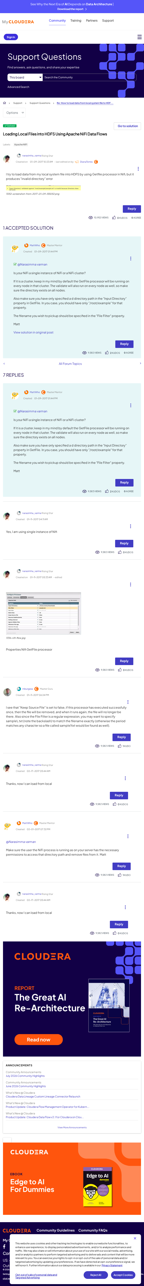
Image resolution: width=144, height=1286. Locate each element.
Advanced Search (18, 86)
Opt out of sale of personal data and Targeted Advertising (36, 1276)
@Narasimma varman (32, 264)
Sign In (11, 37)
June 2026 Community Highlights (26, 1086)
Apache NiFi (20, 144)
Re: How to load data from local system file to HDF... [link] (85, 103)
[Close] (135, 1238)
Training (75, 20)
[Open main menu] (139, 37)
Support (108, 20)
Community (57, 20)
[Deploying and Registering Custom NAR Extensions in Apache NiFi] (140, 363)
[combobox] (89, 77)
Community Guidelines (56, 1230)
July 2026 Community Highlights (25, 1075)
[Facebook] (4, 1246)
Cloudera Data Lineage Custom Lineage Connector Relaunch (43, 1096)
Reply (132, 208)
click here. (8, 1278)
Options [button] (12, 113)
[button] (137, 168)
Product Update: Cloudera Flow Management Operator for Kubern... (47, 1106)
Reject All (95, 1274)
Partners (92, 20)
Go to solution (128, 126)
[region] (75, 1259)
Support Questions (40, 103)
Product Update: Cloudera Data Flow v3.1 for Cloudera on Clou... (45, 1117)
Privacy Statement (112, 1265)
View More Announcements (72, 1127)
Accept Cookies (123, 1274)
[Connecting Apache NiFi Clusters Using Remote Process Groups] (4, 363)
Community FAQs (92, 1230)
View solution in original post (33, 332)
